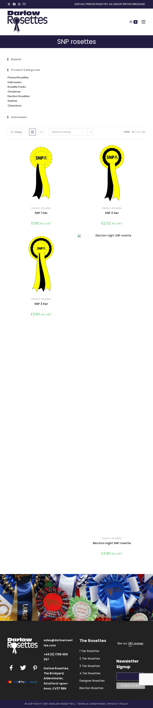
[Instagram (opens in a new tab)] (19, 4)
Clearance (15, 105)
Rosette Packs (17, 87)
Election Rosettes (19, 96)
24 (137, 132)
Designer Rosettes (92, 681)
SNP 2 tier (112, 213)
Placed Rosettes (18, 77)
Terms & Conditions (91, 703)
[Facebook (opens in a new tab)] (14, 4)
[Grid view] (32, 132)
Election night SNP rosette (112, 543)
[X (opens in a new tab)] (10, 4)
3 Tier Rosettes (89, 666)
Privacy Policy (117, 703)
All (143, 132)
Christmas (14, 92)
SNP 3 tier (41, 304)
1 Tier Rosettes (89, 651)
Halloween (15, 82)
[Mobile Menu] (141, 22)
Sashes (12, 101)
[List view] (41, 132)
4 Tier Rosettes (89, 673)
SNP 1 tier (41, 213)
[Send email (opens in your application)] (24, 4)
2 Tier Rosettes (89, 659)
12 (133, 132)
